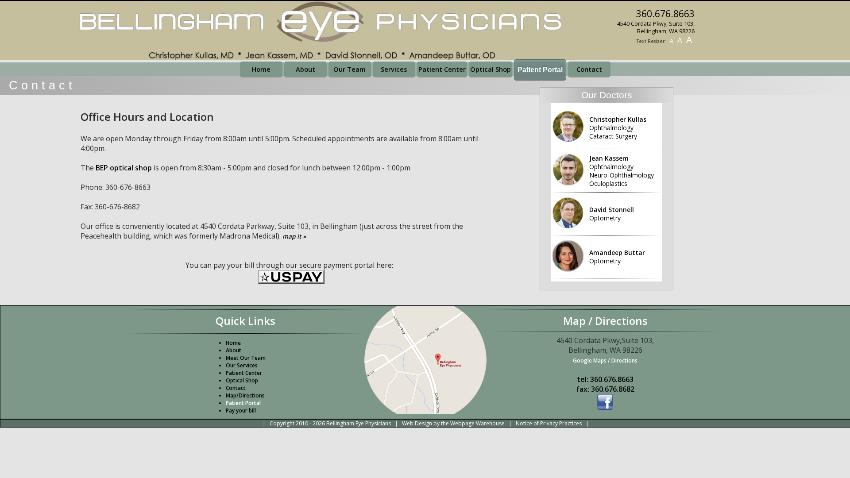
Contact (589, 69)
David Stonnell (611, 213)
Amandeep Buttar (617, 256)
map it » (294, 236)
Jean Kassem (621, 171)
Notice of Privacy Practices (549, 423)
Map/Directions (245, 395)
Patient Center (442, 69)
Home (261, 69)
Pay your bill (241, 410)
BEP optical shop (124, 168)
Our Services (242, 365)
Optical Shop (490, 69)
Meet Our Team (246, 358)
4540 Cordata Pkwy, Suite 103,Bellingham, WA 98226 (656, 27)
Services (394, 69)
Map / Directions (605, 320)
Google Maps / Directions (605, 360)
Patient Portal (243, 403)
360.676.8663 (665, 14)
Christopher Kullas (617, 127)
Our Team (349, 69)
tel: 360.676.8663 (605, 379)
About (305, 69)
